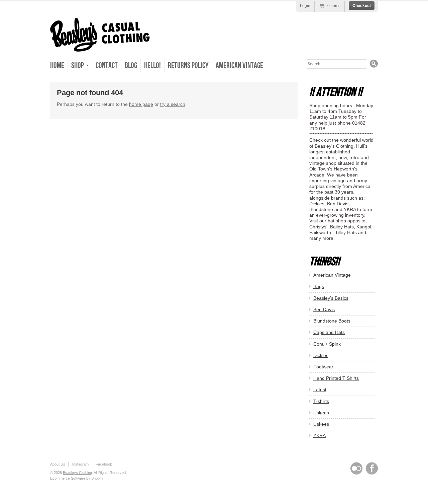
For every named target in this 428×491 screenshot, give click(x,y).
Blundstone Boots (331, 321)
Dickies (320, 355)
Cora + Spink (327, 344)
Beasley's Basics (330, 298)
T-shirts (321, 401)
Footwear (323, 366)
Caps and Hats (329, 332)
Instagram (80, 464)
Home (57, 65)
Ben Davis (324, 309)
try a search (172, 104)
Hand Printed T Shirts (336, 378)
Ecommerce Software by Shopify (76, 478)
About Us (57, 464)
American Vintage (239, 65)
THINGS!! (324, 262)
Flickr (356, 468)
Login (305, 5)
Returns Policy (188, 65)
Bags (318, 286)
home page (141, 104)
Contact (107, 65)
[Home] (100, 44)
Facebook (104, 464)
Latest (319, 389)
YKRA (319, 435)
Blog (131, 65)
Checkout (361, 5)
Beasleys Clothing (77, 473)
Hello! (152, 65)
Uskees (321, 412)
